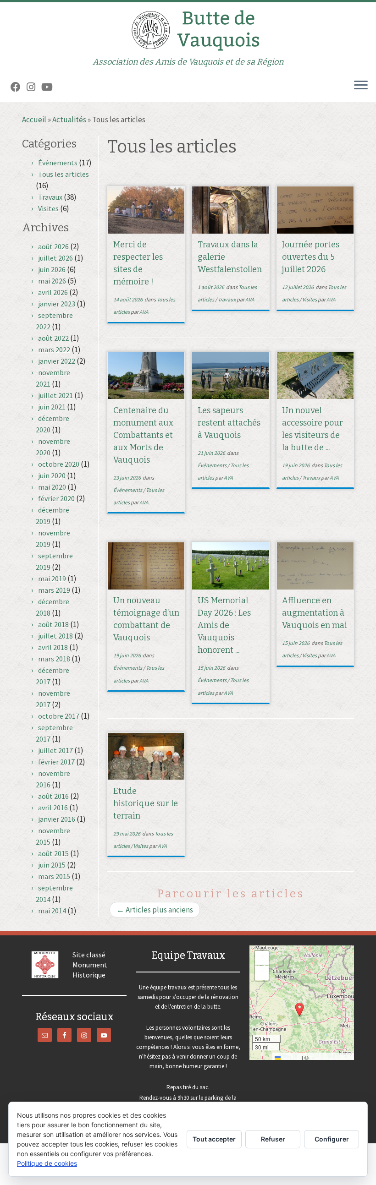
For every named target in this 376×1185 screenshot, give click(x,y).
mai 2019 (52, 578)
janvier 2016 (56, 819)
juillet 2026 (55, 257)
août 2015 (53, 853)
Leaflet (290, 1057)
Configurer (332, 1139)
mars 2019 (54, 590)
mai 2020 (52, 486)
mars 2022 (54, 349)
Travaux (50, 197)
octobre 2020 (58, 464)
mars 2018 (54, 658)
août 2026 (53, 246)
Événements (57, 162)
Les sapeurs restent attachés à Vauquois (229, 422)
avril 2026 (53, 292)
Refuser (273, 1139)
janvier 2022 (56, 361)
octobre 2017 (58, 716)
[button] (299, 1010)
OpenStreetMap (331, 1057)
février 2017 (56, 761)
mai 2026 (52, 280)
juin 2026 (52, 269)
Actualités (69, 120)
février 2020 (56, 498)
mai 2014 (52, 910)
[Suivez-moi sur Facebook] (19, 87)
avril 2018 (53, 647)
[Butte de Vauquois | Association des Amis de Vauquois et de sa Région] (188, 30)
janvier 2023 (56, 303)
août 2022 (53, 338)
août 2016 (53, 796)
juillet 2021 (55, 395)
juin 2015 (52, 864)
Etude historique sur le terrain (145, 803)
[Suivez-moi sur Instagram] (34, 87)
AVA (144, 311)
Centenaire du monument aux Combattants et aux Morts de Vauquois (143, 435)
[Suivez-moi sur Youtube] (50, 87)
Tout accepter (214, 1139)
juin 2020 (52, 475)
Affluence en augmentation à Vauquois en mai (314, 612)
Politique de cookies (47, 1163)
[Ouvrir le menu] (361, 86)
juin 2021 (52, 406)
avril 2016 (53, 807)
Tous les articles (63, 174)
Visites (48, 208)
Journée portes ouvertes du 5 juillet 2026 (310, 257)
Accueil (34, 120)
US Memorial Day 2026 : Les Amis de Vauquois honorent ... (224, 625)
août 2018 (53, 624)
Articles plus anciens (154, 910)
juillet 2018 (55, 635)
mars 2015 (54, 876)
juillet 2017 (55, 750)
